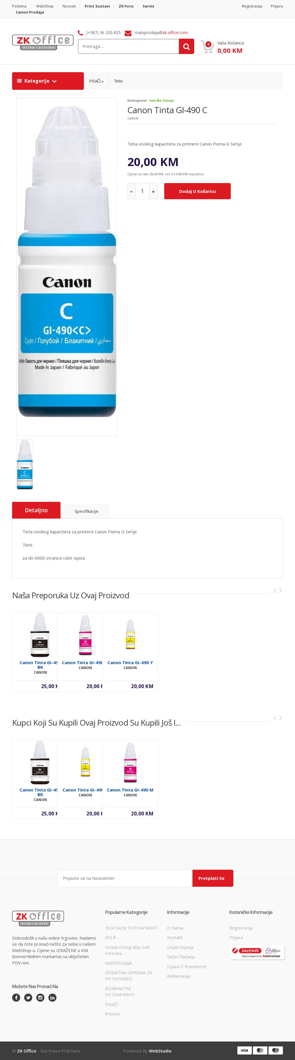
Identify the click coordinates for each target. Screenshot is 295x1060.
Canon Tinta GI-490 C (167, 110)
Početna (19, 6)
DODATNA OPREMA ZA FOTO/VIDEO (128, 975)
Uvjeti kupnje (180, 947)
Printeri (112, 1014)
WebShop (45, 6)
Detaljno (36, 510)
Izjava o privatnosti (186, 966)
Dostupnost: (137, 100)
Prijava (277, 6)
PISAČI (95, 81)
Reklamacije (178, 976)
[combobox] (107, 46)
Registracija (252, 6)
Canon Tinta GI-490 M (85, 662)
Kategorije (37, 81)
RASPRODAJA (118, 963)
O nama (175, 928)
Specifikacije (87, 511)
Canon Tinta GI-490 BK (40, 665)
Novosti (69, 6)
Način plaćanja (181, 957)
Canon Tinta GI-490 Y (130, 662)
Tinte (118, 81)
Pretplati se (211, 878)
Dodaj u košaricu (197, 191)
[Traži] (186, 46)
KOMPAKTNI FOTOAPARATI (120, 991)
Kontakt (175, 937)
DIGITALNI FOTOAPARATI (131, 928)
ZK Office (26, 1051)
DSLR (110, 937)
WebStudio (160, 1051)
